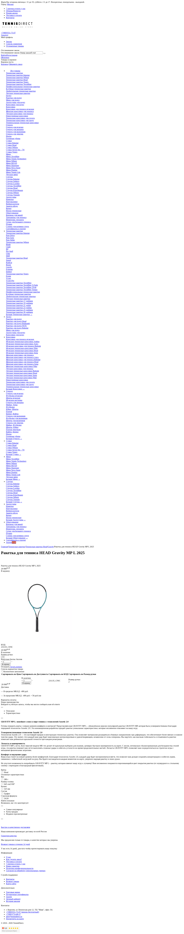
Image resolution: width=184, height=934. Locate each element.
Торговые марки (13, 892)
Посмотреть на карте (15, 919)
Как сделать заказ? (14, 859)
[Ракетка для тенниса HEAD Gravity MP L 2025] (36, 643)
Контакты (10, 18)
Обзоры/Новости (13, 11)
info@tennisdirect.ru (14, 916)
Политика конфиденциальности (19, 868)
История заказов (13, 901)
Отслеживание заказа (10, 53)
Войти (4, 55)
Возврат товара (12, 881)
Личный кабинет (13, 899)
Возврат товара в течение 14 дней (15, 844)
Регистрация (12, 55)
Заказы (9, 41)
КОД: (3, 645)
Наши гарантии (12, 866)
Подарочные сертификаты (17, 894)
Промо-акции (12, 13)
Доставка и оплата (14, 15)
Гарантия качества (9, 836)
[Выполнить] (44, 53)
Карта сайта (11, 884)
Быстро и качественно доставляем (15, 827)
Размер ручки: (7, 655)
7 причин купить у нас (15, 9)
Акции (9, 897)
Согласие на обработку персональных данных (25, 871)
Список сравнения (14, 44)
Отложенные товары (15, 46)
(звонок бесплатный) (22, 912)
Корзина (4, 64)
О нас (8, 857)
